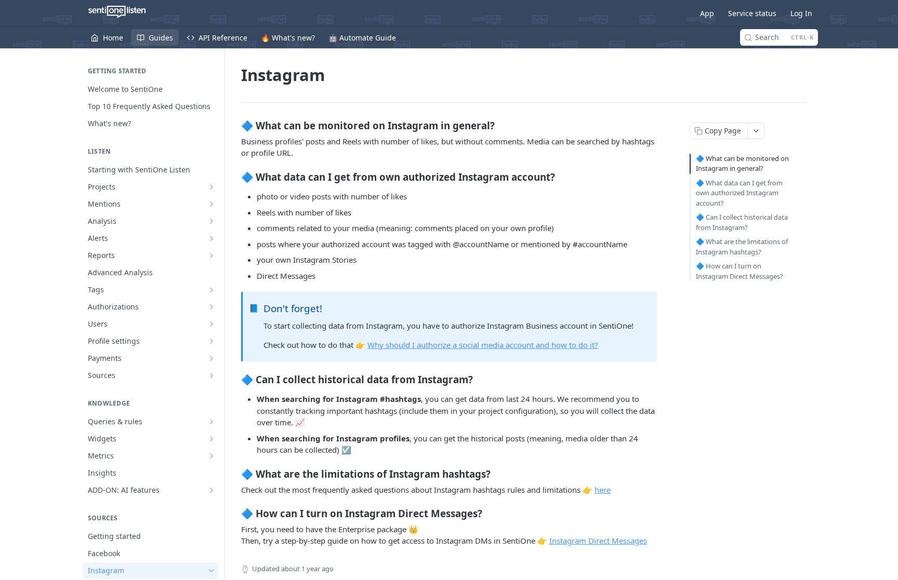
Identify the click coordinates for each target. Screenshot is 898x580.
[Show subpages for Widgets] (211, 439)
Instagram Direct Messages (598, 540)
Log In (801, 13)
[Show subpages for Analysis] (211, 221)
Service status (752, 13)
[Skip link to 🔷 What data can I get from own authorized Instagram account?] (234, 176)
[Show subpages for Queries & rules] (211, 421)
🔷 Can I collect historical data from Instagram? (742, 222)
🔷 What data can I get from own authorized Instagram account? (739, 193)
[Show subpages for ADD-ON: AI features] (211, 490)
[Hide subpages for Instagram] (211, 570)
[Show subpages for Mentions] (211, 204)
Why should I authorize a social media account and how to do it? (482, 345)
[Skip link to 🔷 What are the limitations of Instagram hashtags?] (234, 473)
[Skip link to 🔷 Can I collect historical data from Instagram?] (234, 379)
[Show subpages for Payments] (211, 358)
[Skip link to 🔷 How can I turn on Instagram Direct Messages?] (234, 513)
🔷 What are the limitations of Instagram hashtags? (742, 247)
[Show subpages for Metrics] (211, 456)
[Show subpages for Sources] (211, 375)
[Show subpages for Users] (211, 324)
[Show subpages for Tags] (211, 290)
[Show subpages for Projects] (211, 187)
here (603, 489)
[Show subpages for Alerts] (211, 238)
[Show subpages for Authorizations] (211, 307)
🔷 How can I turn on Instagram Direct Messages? (739, 271)
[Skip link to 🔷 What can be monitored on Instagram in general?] (234, 125)
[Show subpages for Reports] (211, 255)
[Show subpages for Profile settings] (211, 341)
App (707, 13)
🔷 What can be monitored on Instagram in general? (742, 163)
